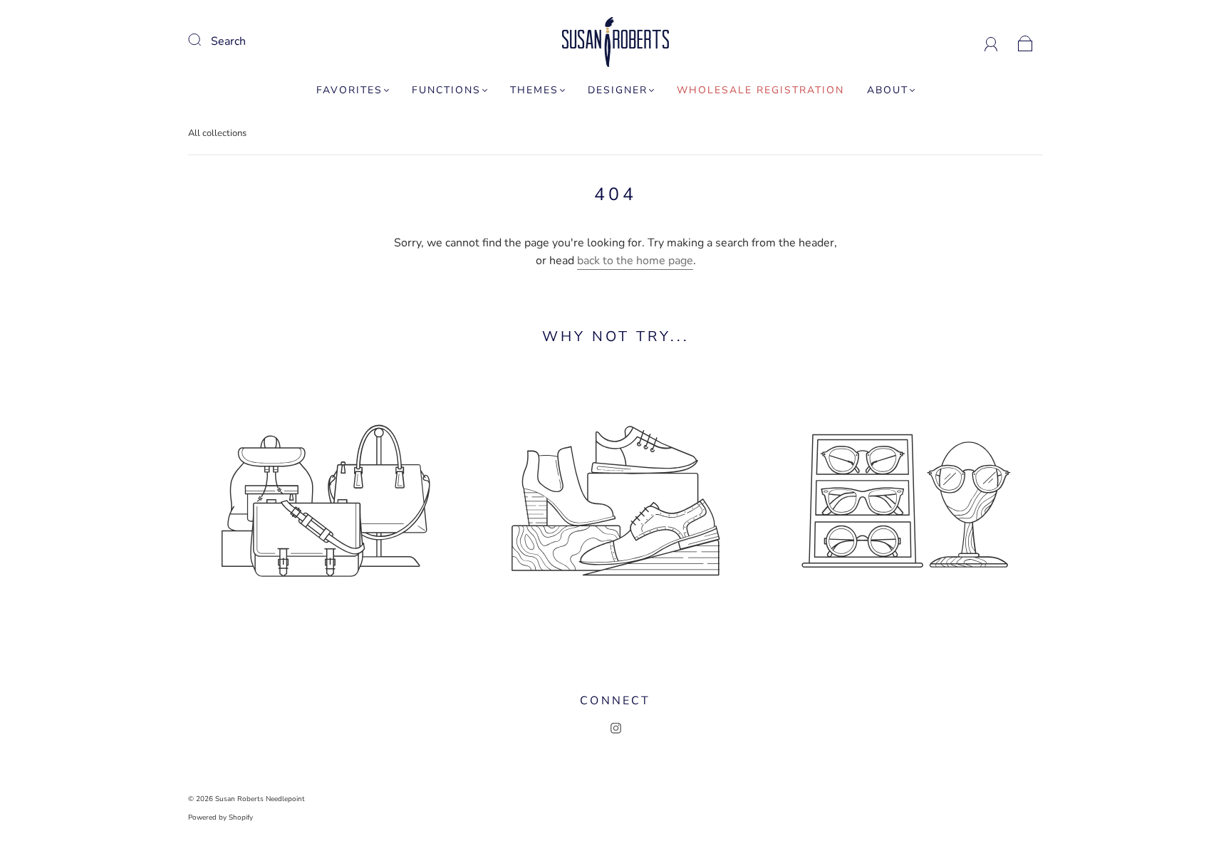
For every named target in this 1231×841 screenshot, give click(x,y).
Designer (618, 90)
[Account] (991, 41)
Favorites (349, 90)
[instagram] (615, 727)
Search (228, 41)
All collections (217, 133)
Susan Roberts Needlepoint (260, 799)
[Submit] (203, 40)
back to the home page (635, 260)
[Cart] (1025, 41)
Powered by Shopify (220, 817)
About (887, 90)
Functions (446, 90)
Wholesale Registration (760, 90)
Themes (534, 90)
